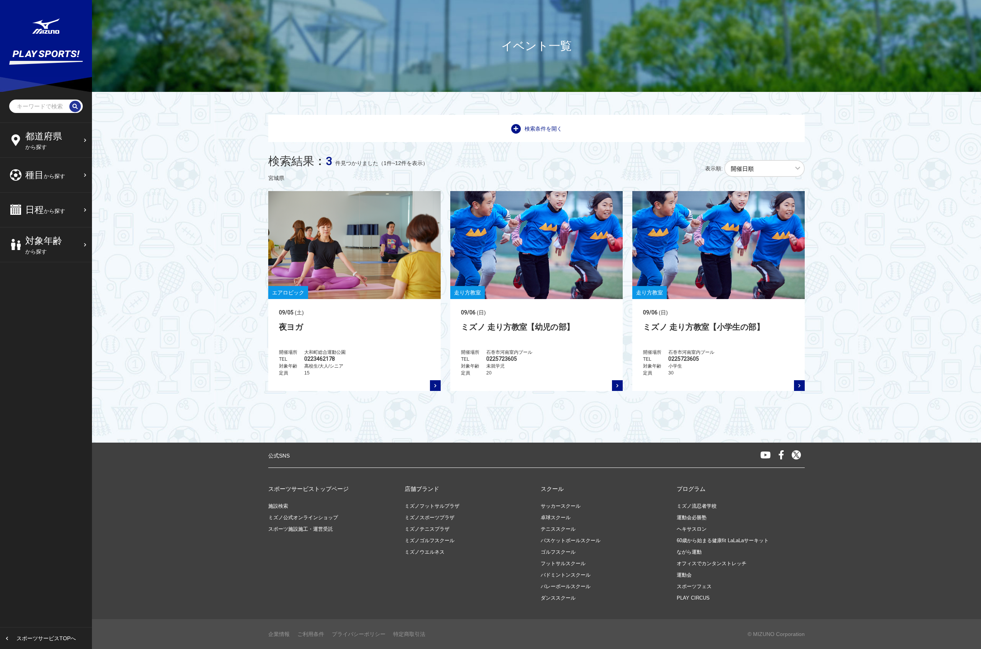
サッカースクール (561, 506)
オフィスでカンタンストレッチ (711, 563)
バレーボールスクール (566, 586)
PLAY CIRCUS (693, 598)
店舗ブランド (422, 489)
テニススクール (558, 529)
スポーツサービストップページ (308, 489)
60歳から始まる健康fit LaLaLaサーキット (723, 540)
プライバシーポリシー (359, 634)
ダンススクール (558, 598)
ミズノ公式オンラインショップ (303, 517)
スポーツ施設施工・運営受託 (300, 529)
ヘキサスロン (692, 529)
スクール (552, 489)
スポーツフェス (694, 586)
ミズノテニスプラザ (427, 529)
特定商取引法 (409, 634)
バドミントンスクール (566, 575)
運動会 (684, 575)
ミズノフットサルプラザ (432, 506)
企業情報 (279, 634)
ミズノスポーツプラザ (429, 517)
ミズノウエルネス (425, 552)
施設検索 (278, 506)
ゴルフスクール (558, 552)
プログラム (691, 489)
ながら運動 (689, 552)
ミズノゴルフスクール (429, 540)
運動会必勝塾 (692, 517)
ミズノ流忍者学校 (697, 506)
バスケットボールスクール (570, 540)
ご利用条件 (310, 634)
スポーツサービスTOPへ (46, 638)
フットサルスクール (563, 563)
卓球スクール (556, 517)
